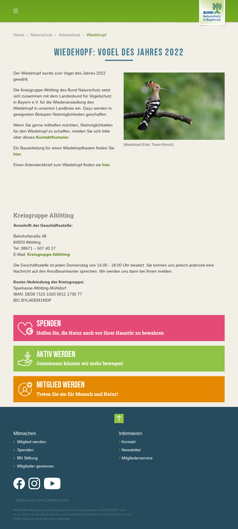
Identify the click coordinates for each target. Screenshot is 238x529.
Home (18, 34)
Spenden (25, 450)
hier (17, 154)
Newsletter (131, 450)
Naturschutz (41, 34)
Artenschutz (69, 34)
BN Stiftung (27, 458)
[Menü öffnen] (15, 11)
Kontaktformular (52, 137)
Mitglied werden (31, 441)
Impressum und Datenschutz (41, 500)
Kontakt (129, 441)
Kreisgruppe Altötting (48, 254)
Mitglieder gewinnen (35, 466)
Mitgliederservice (137, 458)
